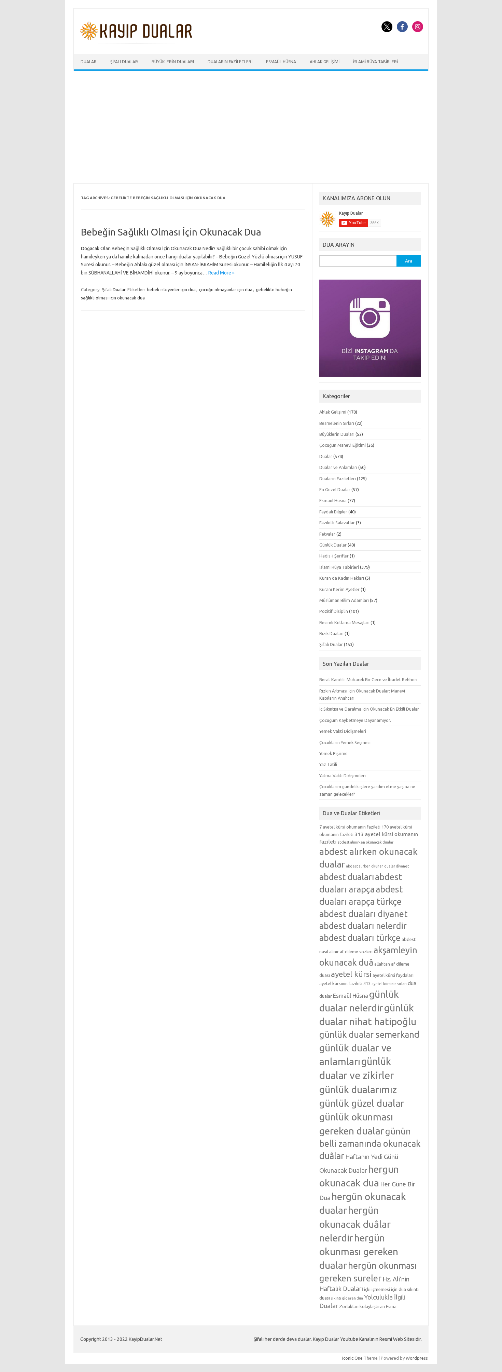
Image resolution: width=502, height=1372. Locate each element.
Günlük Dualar (333, 544)
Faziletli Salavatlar (337, 522)
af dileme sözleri (356, 951)
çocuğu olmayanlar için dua (225, 289)
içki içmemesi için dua (385, 1289)
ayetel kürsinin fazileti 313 (345, 983)
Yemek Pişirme (333, 753)
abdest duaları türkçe (360, 938)
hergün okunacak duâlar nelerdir (355, 1224)
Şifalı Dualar (124, 61)
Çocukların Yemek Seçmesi (345, 742)
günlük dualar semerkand (369, 1034)
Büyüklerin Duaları (173, 61)
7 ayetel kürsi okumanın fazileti (349, 826)
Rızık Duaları (331, 633)
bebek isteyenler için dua (171, 289)
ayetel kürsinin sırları (389, 984)
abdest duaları (346, 877)
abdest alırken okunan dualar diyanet (377, 866)
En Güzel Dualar (334, 489)
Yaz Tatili (328, 764)
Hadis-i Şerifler (334, 555)
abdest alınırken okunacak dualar (365, 842)
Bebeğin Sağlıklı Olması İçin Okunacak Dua (171, 232)
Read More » (221, 272)
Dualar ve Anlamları (338, 467)
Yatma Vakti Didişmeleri (342, 775)
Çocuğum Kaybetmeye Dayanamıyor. (355, 720)
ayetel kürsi (351, 974)
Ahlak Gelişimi (324, 61)
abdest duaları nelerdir (363, 926)
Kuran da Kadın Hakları (341, 578)
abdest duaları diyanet (363, 914)
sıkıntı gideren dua (347, 1298)
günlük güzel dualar (361, 1103)
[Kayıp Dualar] (136, 42)
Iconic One (352, 1358)
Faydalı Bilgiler (333, 511)
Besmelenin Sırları (336, 423)
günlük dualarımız (358, 1089)
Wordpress (417, 1358)
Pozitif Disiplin (333, 611)
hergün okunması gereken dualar (358, 1251)
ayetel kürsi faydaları (393, 975)
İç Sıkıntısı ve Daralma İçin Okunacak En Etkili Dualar (369, 709)
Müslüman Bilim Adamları (344, 600)
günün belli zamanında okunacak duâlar (369, 1143)
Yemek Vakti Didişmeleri (342, 731)
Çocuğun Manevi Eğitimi (342, 445)
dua (412, 983)
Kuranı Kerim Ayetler (339, 589)
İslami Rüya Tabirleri (375, 61)
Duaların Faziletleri (230, 61)
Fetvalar (327, 534)
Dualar (89, 61)
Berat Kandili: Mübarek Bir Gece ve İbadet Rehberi (368, 679)
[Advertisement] (251, 127)
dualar (325, 996)
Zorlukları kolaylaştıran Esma (367, 1306)
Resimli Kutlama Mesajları (344, 622)
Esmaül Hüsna (281, 61)
